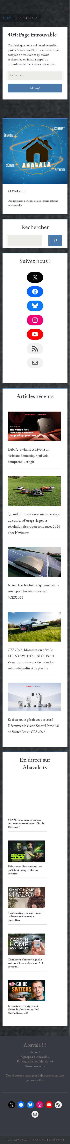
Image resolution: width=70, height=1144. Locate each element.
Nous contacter (35, 1066)
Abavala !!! (35, 1045)
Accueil (35, 1052)
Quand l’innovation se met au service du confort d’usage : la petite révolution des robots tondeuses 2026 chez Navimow (34, 523)
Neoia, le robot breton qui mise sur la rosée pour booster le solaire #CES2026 (33, 591)
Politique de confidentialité (35, 1061)
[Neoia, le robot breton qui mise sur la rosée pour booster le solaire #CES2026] (34, 563)
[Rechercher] (55, 240)
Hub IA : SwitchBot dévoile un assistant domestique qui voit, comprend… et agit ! (28, 455)
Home (8, 18)
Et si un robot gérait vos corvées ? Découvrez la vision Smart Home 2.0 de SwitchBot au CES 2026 (33, 726)
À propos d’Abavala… (35, 1057)
